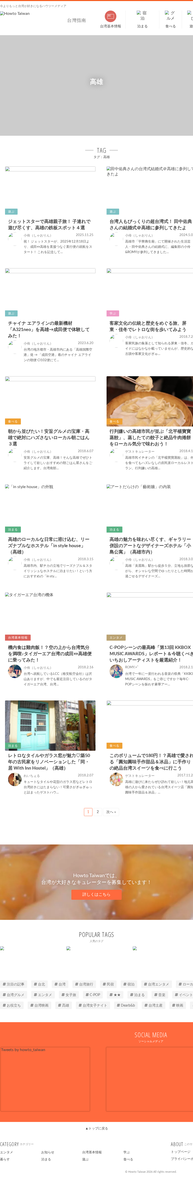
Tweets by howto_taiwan (23, 1050)
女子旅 (71, 995)
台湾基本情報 (92, 1152)
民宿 (110, 984)
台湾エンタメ (158, 984)
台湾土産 (156, 1005)
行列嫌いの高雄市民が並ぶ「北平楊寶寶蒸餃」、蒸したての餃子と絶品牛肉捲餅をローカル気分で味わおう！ (150, 437)
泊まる (139, 995)
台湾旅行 (86, 984)
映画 (179, 1005)
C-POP (95, 995)
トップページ (180, 1152)
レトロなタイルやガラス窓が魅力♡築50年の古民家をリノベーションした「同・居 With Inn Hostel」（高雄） (49, 762)
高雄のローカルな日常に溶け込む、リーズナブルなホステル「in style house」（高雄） (48, 545)
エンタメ (45, 995)
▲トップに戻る (96, 1128)
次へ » (111, 812)
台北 (41, 984)
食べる (128, 1159)
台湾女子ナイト (95, 1005)
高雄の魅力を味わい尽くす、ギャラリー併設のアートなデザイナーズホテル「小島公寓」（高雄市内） (150, 545)
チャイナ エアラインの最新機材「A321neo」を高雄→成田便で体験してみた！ (49, 329)
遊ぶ (85, 1159)
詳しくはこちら (96, 894)
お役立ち (14, 1005)
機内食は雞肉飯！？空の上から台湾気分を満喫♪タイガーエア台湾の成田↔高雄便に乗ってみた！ (50, 654)
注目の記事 (15, 984)
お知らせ (47, 1152)
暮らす (5, 1159)
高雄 (65, 1005)
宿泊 (130, 984)
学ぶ (126, 1152)
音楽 (161, 995)
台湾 (62, 984)
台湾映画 (41, 1005)
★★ (117, 995)
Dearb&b (128, 1005)
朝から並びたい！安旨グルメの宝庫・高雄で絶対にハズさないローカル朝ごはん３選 (48, 437)
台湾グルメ (15, 995)
